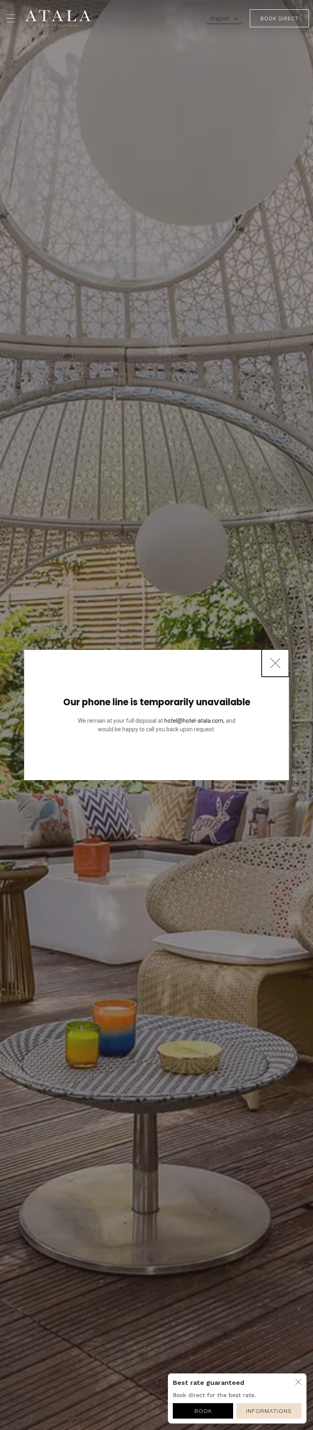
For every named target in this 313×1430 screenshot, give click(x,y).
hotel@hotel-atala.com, (194, 720)
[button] (224, 18)
